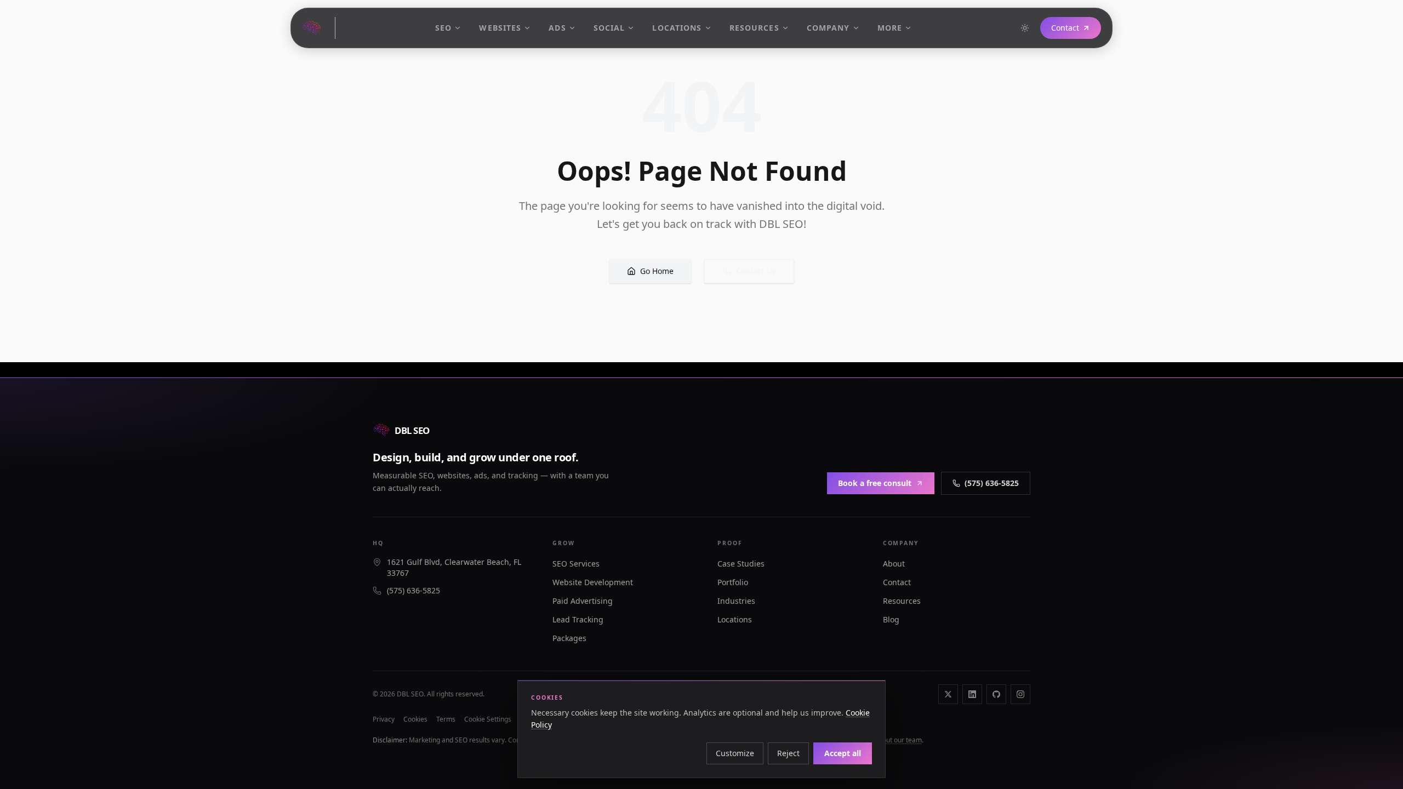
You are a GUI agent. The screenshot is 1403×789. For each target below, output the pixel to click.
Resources (754, 27)
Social (609, 27)
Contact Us (755, 271)
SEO (443, 27)
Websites (500, 27)
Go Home (657, 271)
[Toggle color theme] (1025, 28)
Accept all (842, 753)
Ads (557, 27)
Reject (788, 753)
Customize (735, 753)
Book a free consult (874, 483)
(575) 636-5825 (992, 483)
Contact (1065, 27)
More (889, 27)
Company (828, 27)
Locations (677, 27)
